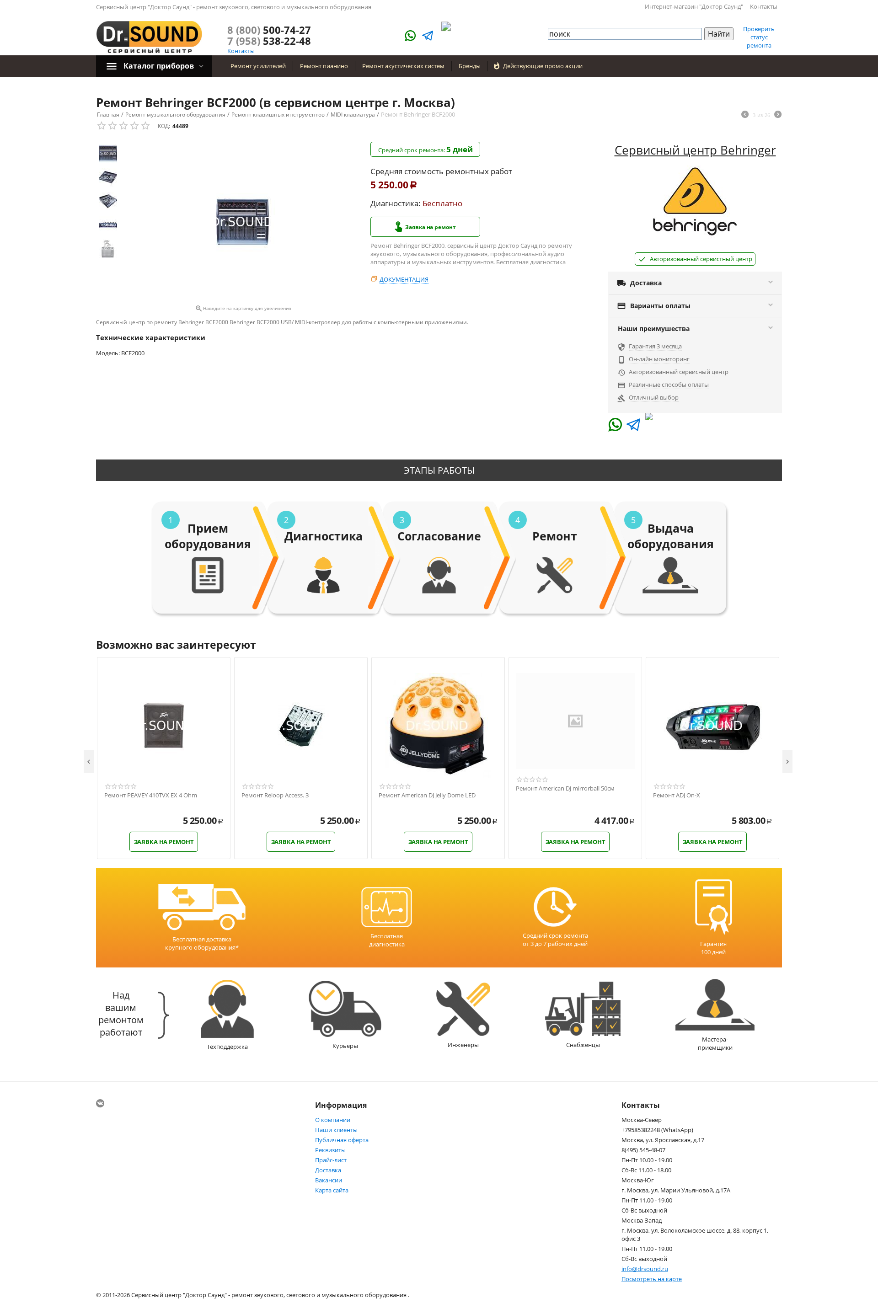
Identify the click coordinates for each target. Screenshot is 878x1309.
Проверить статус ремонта (759, 37)
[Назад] (745, 115)
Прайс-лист (331, 1160)
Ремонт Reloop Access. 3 (275, 795)
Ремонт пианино (324, 66)
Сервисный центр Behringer (695, 150)
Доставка (328, 1170)
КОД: (164, 126)
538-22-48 (269, 41)
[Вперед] (778, 115)
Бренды (470, 66)
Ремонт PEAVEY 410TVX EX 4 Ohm (150, 795)
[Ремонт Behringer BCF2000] (242, 222)
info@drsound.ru (644, 1269)
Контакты (763, 6)
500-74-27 (269, 30)
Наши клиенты (336, 1130)
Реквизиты (330, 1150)
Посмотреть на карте (651, 1279)
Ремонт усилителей (258, 66)
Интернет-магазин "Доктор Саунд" (694, 6)
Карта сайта (331, 1190)
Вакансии (328, 1180)
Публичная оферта (342, 1140)
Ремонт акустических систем (403, 66)
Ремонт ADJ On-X (676, 795)
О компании (332, 1120)
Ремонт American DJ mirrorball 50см (565, 788)
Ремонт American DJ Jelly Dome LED (427, 795)
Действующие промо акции (543, 66)
